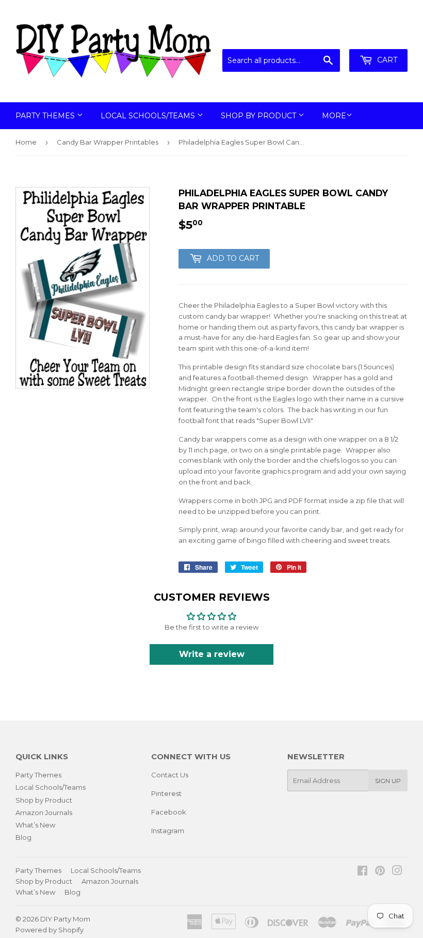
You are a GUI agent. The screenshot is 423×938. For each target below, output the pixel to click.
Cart (386, 60)
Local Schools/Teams (149, 115)
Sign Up (388, 781)
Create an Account (378, 36)
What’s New (35, 825)
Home (26, 142)
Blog (23, 837)
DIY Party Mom (65, 919)
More (334, 115)
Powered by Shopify (49, 930)
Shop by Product (259, 115)
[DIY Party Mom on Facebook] (362, 872)
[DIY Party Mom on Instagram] (397, 872)
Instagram (167, 830)
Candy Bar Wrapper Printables (107, 142)
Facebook (168, 812)
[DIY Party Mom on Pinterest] (380, 872)
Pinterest (166, 793)
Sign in (322, 36)
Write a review (212, 654)
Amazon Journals (43, 812)
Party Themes (46, 115)
